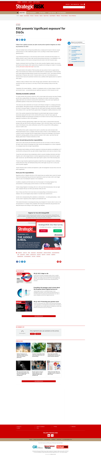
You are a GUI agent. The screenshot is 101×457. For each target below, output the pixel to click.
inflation (27, 254)
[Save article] (60, 40)
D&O (29, 252)
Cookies (18, 428)
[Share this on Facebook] (17, 40)
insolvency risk (33, 254)
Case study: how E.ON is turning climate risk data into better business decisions (54, 355)
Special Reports (53, 15)
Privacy (55, 426)
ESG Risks (18, 25)
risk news (33, 256)
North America (36, 2)
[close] (61, 37)
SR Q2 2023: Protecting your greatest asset (46, 301)
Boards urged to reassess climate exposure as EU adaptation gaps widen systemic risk (37, 373)
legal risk (43, 254)
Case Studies (26, 15)
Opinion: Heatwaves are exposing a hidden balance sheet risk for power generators (22, 355)
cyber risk (25, 252)
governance (22, 254)
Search (84, 7)
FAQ (38, 428)
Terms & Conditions (41, 426)
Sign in (46, 37)
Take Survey (57, 230)
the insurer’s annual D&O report (27, 66)
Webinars (58, 15)
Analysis (21, 15)
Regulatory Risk (20, 256)
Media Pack (59, 439)
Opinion (41, 15)
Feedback (53, 439)
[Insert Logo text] (30, 9)
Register (67, 4)
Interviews (37, 15)
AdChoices (74, 426)
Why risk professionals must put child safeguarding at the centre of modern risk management (23, 373)
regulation (53, 254)
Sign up (70, 64)
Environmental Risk (55, 252)
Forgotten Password (38, 439)
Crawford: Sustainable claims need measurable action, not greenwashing (38, 355)
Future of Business (72, 15)
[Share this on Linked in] (22, 40)
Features (32, 15)
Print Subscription (75, 4)
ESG (18, 254)
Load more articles (38, 316)
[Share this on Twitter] (20, 40)
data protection (39, 252)
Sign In (81, 4)
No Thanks (43, 230)
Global (19, 2)
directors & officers (47, 252)
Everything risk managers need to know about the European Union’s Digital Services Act (47, 288)
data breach (33, 252)
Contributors (47, 439)
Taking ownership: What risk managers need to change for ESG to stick (54, 373)
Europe (30, 2)
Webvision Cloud (53, 454)
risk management (27, 256)
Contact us (19, 426)
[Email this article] (25, 40)
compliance (20, 252)
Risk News (38, 256)
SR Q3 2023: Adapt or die (41, 273)
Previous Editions (64, 15)
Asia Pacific (24, 2)
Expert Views (46, 15)
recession (48, 254)
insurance (39, 254)
